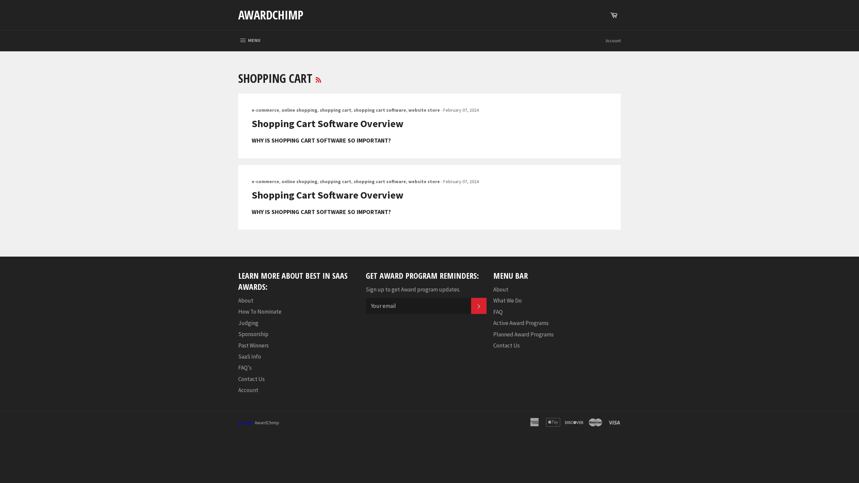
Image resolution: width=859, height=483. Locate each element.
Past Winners (253, 345)
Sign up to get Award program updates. (413, 289)
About (245, 300)
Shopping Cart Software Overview (327, 123)
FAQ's (245, 367)
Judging (248, 323)
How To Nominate (260, 311)
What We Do (507, 300)
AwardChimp (270, 15)
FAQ (498, 312)
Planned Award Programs (523, 334)
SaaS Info (249, 356)
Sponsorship (253, 334)
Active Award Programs (521, 323)
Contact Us (251, 379)
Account (613, 41)
